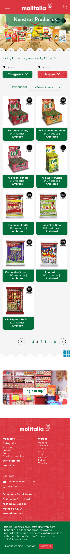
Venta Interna (11, 461)
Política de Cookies (14, 504)
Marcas (50, 74)
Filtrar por (8, 68)
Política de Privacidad (16, 499)
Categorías (15, 74)
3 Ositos (42, 449)
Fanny (41, 452)
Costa (41, 455)
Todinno (42, 460)
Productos (18, 58)
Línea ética (9, 466)
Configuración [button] (14, 546)
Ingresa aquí (35, 391)
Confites (7, 451)
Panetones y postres (13, 456)
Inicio (6, 58)
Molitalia (42, 443)
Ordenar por (19, 87)
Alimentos (8, 448)
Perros (6, 454)
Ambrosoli (34, 58)
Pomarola (43, 446)
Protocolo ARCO (12, 509)
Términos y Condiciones (17, 495)
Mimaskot (43, 463)
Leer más (31, 546)
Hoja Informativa (13, 514)
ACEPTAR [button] (46, 546)
